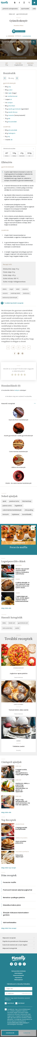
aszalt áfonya (12, 112)
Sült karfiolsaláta (9, 922)
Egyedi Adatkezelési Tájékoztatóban (17, 1023)
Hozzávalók (10, 1033)
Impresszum (18, 977)
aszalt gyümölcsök (14, 109)
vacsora (5, 293)
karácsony (26, 293)
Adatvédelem (18, 973)
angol (11, 289)
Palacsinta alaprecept (19, 856)
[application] (18, 49)
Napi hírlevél (10, 1003)
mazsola (11, 115)
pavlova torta (14, 501)
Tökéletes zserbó (19, 746)
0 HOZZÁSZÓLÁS (27, 36)
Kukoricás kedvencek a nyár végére (15, 945)
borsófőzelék (26, 514)
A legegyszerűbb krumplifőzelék (21, 828)
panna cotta (7, 506)
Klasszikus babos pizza (12, 905)
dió (9, 119)
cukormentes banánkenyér (12, 510)
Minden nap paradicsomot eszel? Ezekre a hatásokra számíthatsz (22, 571)
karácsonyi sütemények (10, 297)
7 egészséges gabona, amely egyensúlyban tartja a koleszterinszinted (22, 599)
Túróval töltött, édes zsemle (18, 710)
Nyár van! (18, 766)
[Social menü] (19, 2)
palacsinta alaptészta (22, 851)
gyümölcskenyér (22, 14)
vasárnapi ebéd (15, 293)
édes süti (12, 14)
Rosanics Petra (18, 25)
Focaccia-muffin (9, 882)
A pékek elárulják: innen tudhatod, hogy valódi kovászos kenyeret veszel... (22, 585)
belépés (17, 390)
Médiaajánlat (18, 980)
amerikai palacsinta (21, 838)
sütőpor (10, 103)
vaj (9, 87)
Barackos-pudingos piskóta (14, 897)
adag (12, 78)
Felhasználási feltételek (18, 971)
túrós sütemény (7, 628)
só (11, 99)
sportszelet (25, 9)
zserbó (17, 628)
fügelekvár (18, 506)
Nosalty (18, 750)
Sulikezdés (18, 565)
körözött (6, 514)
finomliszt (12, 106)
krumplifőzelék (19, 824)
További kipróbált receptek (13, 303)
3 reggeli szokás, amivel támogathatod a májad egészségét (22, 772)
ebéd (17, 289)
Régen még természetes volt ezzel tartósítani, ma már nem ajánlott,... (22, 802)
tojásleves (15, 514)
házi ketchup (26, 501)
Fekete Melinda (18, 677)
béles (4, 623)
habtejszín (11, 133)
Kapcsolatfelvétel (18, 975)
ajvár (4, 501)
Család (17, 579)
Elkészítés (26, 1033)
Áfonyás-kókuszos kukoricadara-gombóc (16, 914)
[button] (18, 49)
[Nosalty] (4, 2)
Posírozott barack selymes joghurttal (17, 890)
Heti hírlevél (21, 1003)
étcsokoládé (12, 122)
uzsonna (25, 289)
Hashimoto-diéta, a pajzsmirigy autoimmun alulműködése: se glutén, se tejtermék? (22, 787)
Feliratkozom (26, 993)
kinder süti (12, 623)
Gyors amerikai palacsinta (20, 842)
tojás (9, 93)
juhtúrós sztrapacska (10, 9)
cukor (10, 90)
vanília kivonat (12, 96)
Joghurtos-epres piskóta (18, 673)
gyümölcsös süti (23, 623)
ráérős (4, 289)
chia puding (29, 510)
